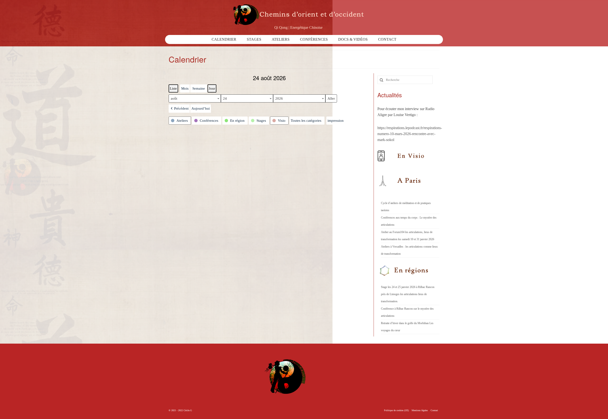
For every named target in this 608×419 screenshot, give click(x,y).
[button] (179, 108)
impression (335, 122)
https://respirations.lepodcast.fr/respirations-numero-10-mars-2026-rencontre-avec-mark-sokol (409, 134)
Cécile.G (188, 410)
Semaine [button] (198, 88)
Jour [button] (212, 88)
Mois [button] (185, 88)
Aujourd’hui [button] (200, 108)
